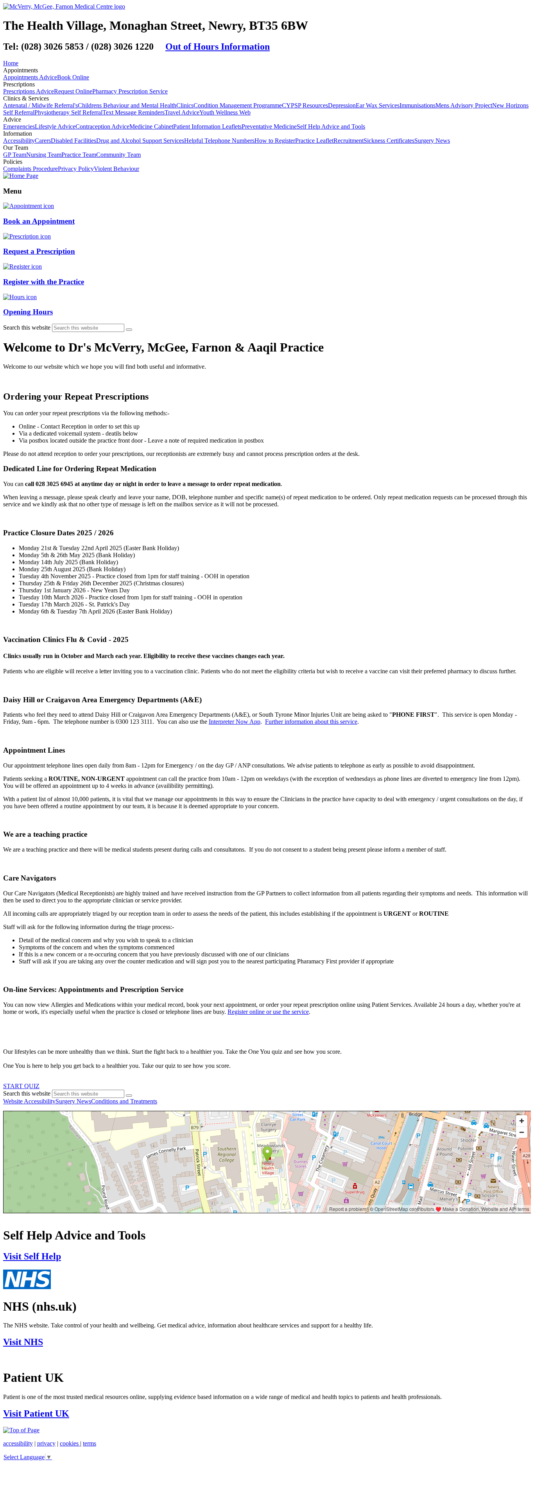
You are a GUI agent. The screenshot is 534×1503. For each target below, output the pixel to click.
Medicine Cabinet (151, 126)
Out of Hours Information (217, 46)
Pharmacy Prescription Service (130, 91)
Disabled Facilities (73, 140)
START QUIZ (21, 1086)
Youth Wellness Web (225, 112)
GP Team (14, 154)
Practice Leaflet (314, 140)
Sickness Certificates (389, 140)
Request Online (73, 91)
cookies (70, 1443)
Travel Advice (182, 112)
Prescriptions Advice (28, 91)
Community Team (118, 154)
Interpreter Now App (234, 721)
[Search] (129, 329)
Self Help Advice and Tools (331, 126)
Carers (43, 140)
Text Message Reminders (133, 112)
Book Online (73, 77)
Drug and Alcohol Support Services (140, 140)
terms (89, 1443)
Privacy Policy (76, 168)
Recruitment (348, 140)
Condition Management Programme (238, 105)
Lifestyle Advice (55, 126)
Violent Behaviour (116, 168)
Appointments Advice (30, 77)
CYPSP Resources (305, 105)
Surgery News (432, 140)
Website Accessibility (29, 1101)
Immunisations (417, 105)
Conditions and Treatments (124, 1101)
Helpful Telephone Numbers (219, 140)
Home (10, 63)
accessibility (18, 1443)
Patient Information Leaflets (207, 126)
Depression (342, 105)
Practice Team (78, 154)
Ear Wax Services (378, 105)
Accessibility (19, 140)
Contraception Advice (102, 126)
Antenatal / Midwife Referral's (40, 105)
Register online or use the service (268, 1011)
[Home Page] (20, 175)
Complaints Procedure (30, 168)
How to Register (274, 140)
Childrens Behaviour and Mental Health (127, 105)
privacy (46, 1443)
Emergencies (19, 126)
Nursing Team (43, 154)
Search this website (26, 327)
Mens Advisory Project (463, 105)
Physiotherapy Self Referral (68, 112)
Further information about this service (311, 721)
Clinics (185, 105)
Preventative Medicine (269, 126)
